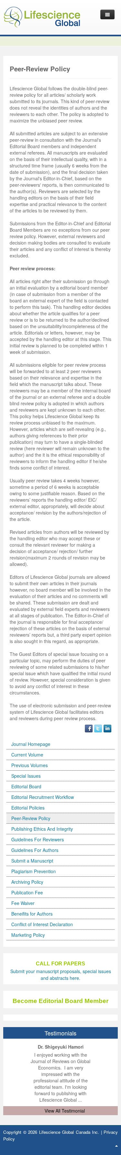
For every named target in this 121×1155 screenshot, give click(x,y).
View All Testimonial (65, 1110)
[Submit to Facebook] (89, 728)
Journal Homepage (30, 744)
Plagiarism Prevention (33, 871)
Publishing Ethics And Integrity (42, 829)
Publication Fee (27, 892)
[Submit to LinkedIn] (107, 728)
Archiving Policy (27, 882)
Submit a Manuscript (32, 860)
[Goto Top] (116, 1145)
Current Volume (27, 754)
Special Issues (26, 776)
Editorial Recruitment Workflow (42, 797)
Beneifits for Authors (32, 913)
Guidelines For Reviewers (37, 839)
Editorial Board (26, 786)
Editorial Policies (28, 807)
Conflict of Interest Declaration (42, 924)
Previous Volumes (29, 765)
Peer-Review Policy (30, 818)
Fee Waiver (23, 903)
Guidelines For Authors (34, 850)
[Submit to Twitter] (98, 728)
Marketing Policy (28, 935)
